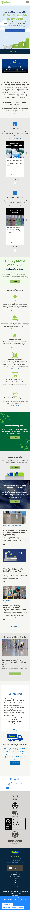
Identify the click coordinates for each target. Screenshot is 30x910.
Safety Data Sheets (15, 876)
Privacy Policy (15, 886)
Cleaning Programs (15, 874)
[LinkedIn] (15, 779)
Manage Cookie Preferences (9, 907)
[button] (3, 165)
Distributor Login (17, 867)
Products (15, 872)
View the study (14, 674)
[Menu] (27, 2)
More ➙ (5, 544)
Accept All (21, 907)
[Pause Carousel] (15, 183)
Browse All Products (14, 138)
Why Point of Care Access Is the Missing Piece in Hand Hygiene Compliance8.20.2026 (15, 893)
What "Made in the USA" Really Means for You (13, 570)
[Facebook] (11, 779)
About (15, 882)
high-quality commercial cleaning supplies (15, 749)
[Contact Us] (18, 779)
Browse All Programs (14, 206)
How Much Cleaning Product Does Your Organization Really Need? (14, 607)
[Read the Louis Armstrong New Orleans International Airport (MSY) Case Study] (15, 647)
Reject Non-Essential (7, 904)
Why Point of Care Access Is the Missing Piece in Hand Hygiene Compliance (15, 533)
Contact (15, 884)
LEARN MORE (15, 763)
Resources (15, 878)
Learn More (15, 30)
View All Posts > (15, 626)
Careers (15, 880)
